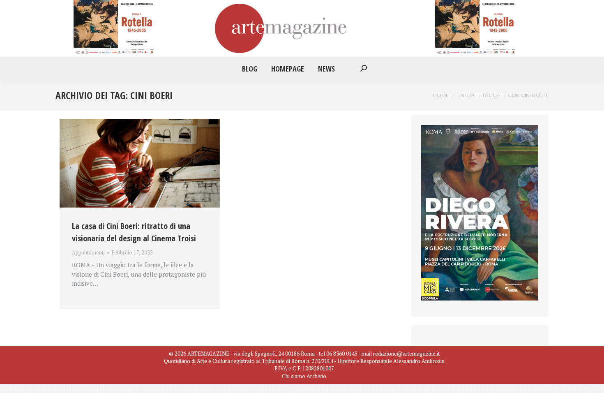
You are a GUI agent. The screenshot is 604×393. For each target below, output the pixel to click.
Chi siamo (293, 376)
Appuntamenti (88, 252)
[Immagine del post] (140, 163)
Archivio (316, 376)
